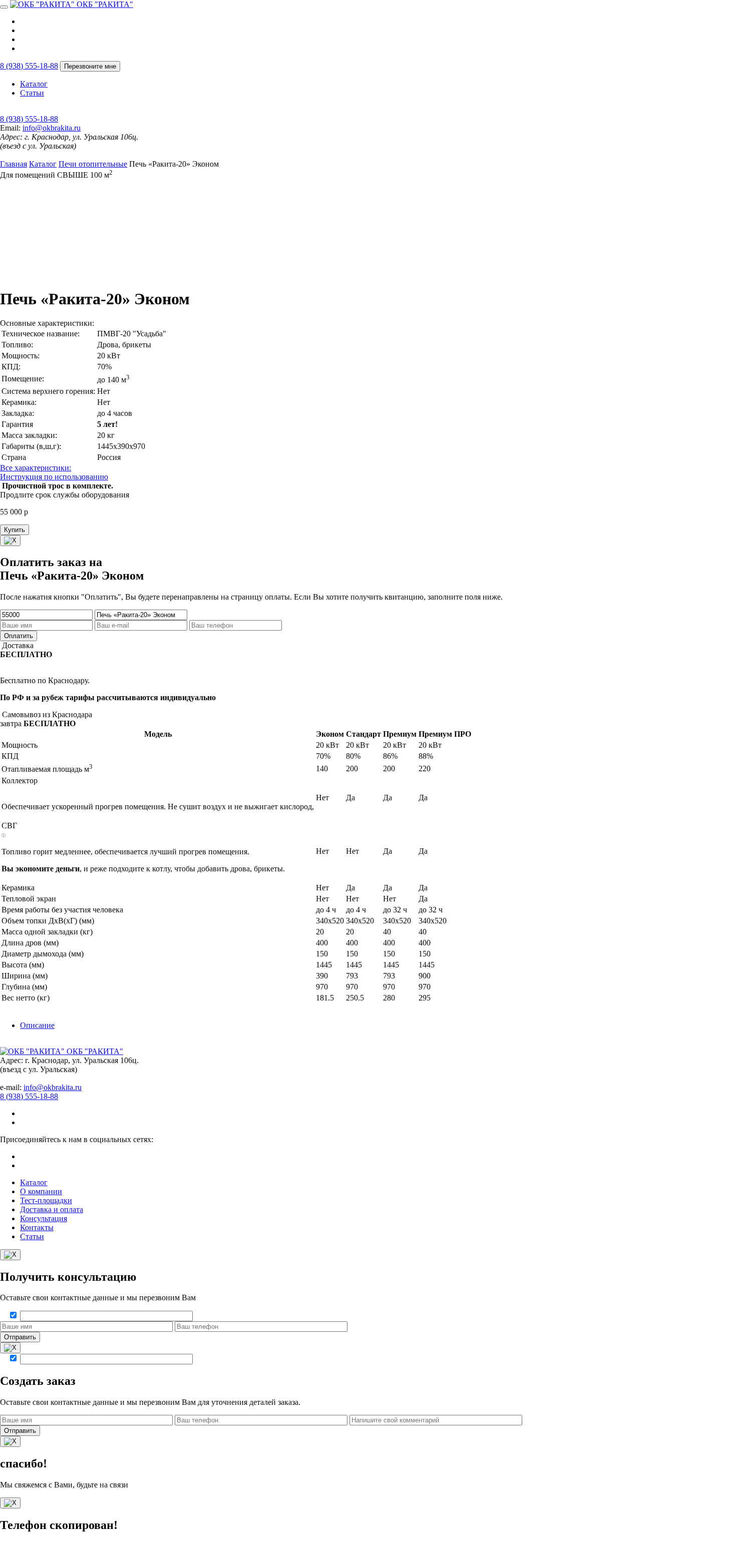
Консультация (43, 1218)
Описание (37, 1025)
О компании (41, 1191)
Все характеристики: (35, 467)
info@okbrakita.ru (52, 128)
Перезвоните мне (90, 66)
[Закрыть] (10, 540)
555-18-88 (29, 66)
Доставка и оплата (51, 1209)
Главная (13, 164)
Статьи (32, 93)
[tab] (378, 1025)
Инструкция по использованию (54, 476)
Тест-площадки (46, 1200)
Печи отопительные (93, 164)
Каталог (34, 84)
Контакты (37, 1227)
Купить (14, 530)
